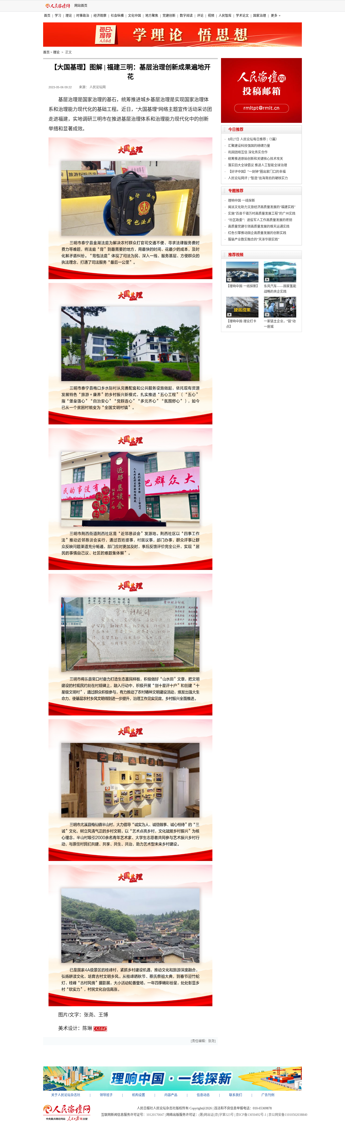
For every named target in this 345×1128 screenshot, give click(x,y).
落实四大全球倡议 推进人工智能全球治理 (257, 165)
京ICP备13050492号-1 (251, 1115)
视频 (211, 16)
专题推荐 (235, 191)
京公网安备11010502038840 (287, 1115)
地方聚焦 (151, 16)
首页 (47, 16)
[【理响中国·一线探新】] (242, 263)
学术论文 (242, 16)
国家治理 (259, 16)
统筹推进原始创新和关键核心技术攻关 (255, 159)
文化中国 (134, 16)
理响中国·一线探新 (241, 200)
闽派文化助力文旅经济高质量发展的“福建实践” (261, 207)
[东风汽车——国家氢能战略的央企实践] (280, 263)
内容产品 (170, 1095)
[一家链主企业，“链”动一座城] (280, 298)
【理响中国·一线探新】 (243, 286)
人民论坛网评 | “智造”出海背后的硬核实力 (258, 178)
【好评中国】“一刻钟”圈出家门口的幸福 (257, 172)
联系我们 (235, 1095)
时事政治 (82, 16)
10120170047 (155, 1115)
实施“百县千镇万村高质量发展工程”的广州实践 (261, 213)
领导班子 (106, 1095)
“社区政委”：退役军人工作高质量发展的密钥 (260, 220)
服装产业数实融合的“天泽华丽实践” (253, 239)
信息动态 (203, 1095)
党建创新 (169, 16)
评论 (200, 16)
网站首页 (80, 6)
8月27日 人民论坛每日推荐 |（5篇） (253, 139)
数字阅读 (186, 16)
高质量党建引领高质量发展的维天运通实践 (258, 226)
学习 (58, 16)
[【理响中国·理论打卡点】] (242, 298)
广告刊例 (267, 1095)
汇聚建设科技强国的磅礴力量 (249, 146)
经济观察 (100, 16)
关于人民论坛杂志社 (65, 1095)
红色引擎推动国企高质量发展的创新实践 (257, 233)
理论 (68, 16)
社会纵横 (117, 16)
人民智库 (225, 16)
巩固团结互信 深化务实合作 (248, 152)
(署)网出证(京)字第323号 (216, 1115)
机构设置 (138, 1095)
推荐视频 (235, 255)
